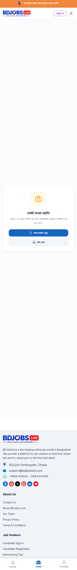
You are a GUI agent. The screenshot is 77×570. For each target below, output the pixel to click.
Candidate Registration (16, 548)
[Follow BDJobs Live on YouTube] (35, 483)
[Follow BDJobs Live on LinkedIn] (29, 483)
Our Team (9, 513)
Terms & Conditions (14, 525)
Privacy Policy (11, 519)
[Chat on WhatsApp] (5, 476)
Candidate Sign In (13, 543)
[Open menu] (71, 13)
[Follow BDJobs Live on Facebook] (5, 483)
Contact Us (9, 502)
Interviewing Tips (13, 554)
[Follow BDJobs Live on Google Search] (11, 483)
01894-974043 (19, 476)
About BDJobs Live (14, 508)
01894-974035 (39, 476)
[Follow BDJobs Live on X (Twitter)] (17, 483)
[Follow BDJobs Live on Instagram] (23, 483)
